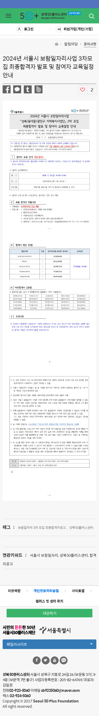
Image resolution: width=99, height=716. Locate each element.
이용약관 (14, 590)
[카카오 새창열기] (64, 660)
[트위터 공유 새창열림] (28, 89)
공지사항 (90, 44)
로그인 (29, 29)
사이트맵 (78, 590)
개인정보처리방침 (46, 590)
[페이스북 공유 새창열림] (7, 89)
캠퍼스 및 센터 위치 (49, 601)
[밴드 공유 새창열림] (38, 89)
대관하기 (49, 613)
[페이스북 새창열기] (37, 660)
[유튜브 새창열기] (55, 660)
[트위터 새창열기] (46, 660)
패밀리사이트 (26, 645)
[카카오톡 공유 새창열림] (17, 89)
